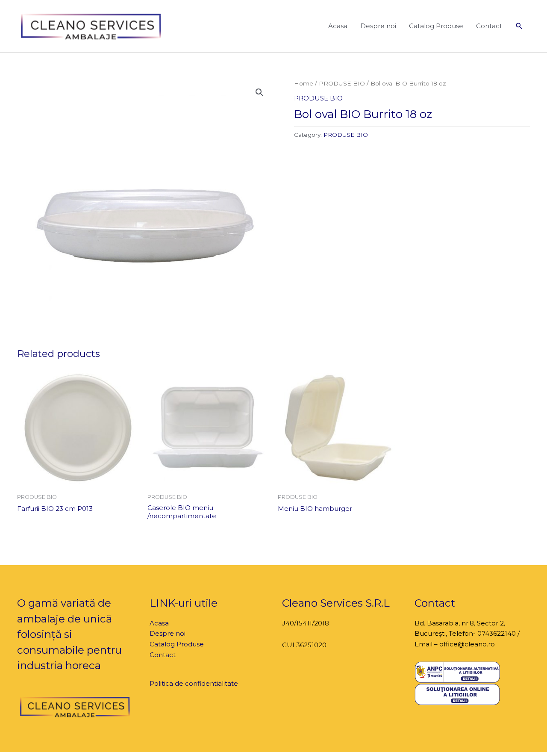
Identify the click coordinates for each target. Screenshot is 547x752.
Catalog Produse (436, 26)
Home (303, 83)
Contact (489, 26)
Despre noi (378, 26)
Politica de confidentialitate (194, 683)
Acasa (337, 26)
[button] (519, 26)
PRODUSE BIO (342, 83)
